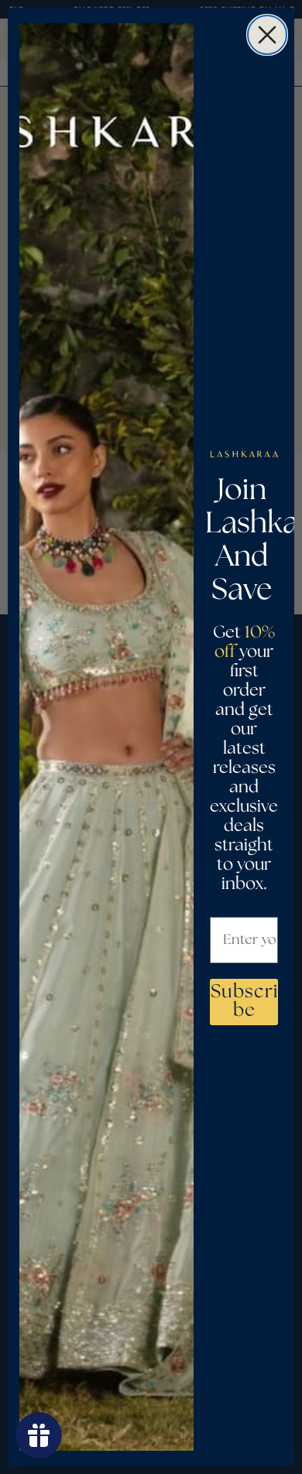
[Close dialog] (267, 34)
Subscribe (244, 1002)
